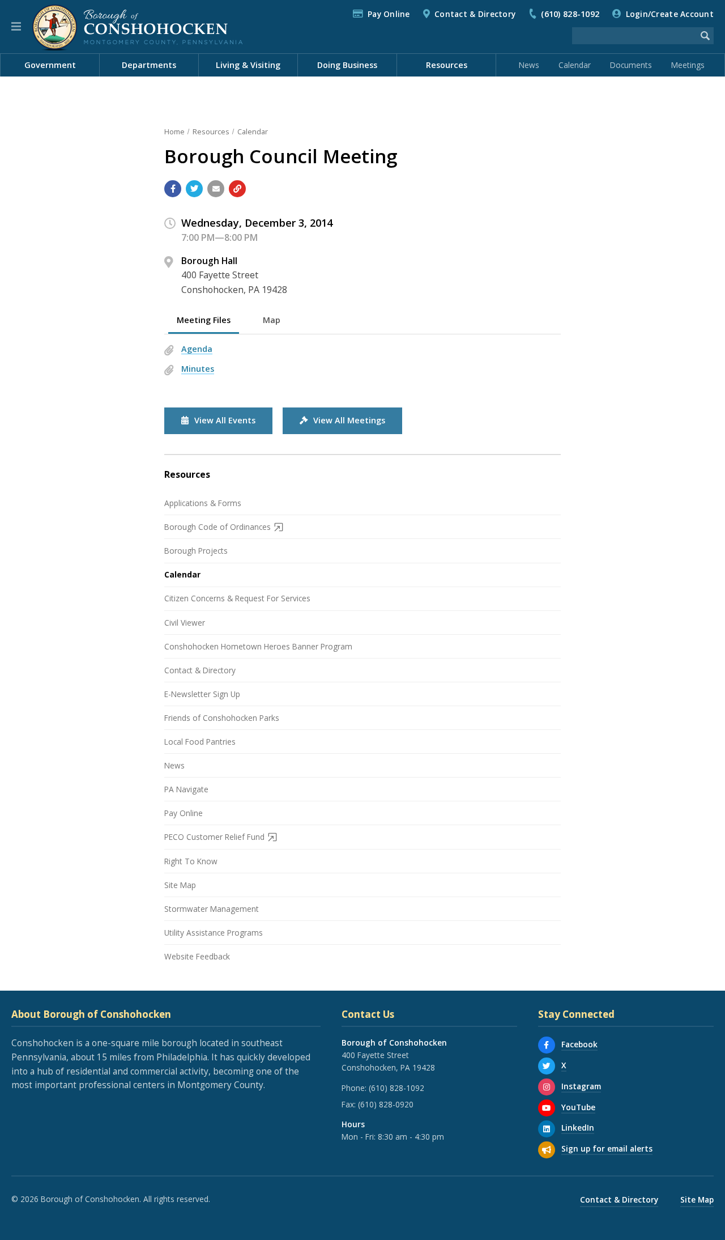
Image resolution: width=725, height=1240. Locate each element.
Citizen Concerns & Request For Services (237, 598)
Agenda (196, 348)
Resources (211, 131)
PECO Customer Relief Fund (214, 836)
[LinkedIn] (546, 1128)
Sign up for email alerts (606, 1148)
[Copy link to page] (237, 188)
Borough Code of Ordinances (217, 526)
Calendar (574, 65)
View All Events (224, 420)
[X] (546, 1066)
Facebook (579, 1044)
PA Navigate (186, 789)
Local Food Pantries (200, 741)
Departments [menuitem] (149, 65)
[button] (16, 26)
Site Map (180, 885)
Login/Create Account (670, 14)
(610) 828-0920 (385, 1104)
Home (174, 131)
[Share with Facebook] (172, 188)
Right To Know (191, 861)
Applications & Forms (202, 503)
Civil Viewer (184, 622)
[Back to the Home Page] (137, 26)
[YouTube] (546, 1107)
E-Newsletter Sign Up (202, 694)
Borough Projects (196, 550)
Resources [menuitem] (446, 65)
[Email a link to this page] (215, 188)
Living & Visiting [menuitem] (248, 65)
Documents (631, 65)
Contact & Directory (474, 14)
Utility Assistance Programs (213, 932)
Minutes (197, 368)
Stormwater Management (211, 908)
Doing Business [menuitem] (347, 65)
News (529, 65)
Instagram (581, 1086)
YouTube (578, 1107)
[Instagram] (546, 1086)
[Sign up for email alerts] (546, 1149)
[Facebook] (546, 1045)
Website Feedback (197, 956)
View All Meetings (349, 420)
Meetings (688, 65)
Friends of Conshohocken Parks (221, 717)
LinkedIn (577, 1127)
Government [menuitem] (50, 65)
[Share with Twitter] (194, 188)
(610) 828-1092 (570, 14)
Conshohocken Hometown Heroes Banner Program (258, 646)
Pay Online (389, 14)
